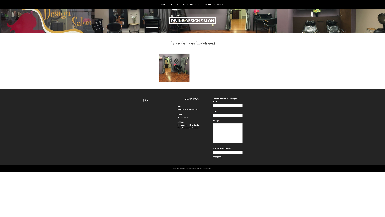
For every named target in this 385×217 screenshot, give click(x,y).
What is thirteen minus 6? (222, 148)
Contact (220, 4)
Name (215, 101)
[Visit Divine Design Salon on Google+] (147, 101)
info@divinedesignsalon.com (187, 109)
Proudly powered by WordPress (182, 168)
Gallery (193, 4)
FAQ (183, 4)
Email (215, 111)
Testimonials (207, 4)
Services (174, 4)
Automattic (207, 168)
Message (216, 121)
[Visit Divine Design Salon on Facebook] (143, 101)
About (163, 4)
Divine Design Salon (192, 20)
